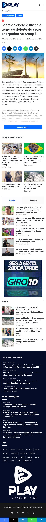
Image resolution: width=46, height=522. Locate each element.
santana (37, 457)
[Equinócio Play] (10, 5)
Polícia (22, 457)
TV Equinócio (27, 461)
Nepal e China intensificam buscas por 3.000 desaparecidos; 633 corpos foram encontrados (30, 320)
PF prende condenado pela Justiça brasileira (11, 185)
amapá (5, 449)
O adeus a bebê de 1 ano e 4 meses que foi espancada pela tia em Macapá (30, 231)
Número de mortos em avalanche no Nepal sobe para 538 (33, 186)
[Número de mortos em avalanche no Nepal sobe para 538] (34, 176)
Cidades (20, 449)
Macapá (32, 453)
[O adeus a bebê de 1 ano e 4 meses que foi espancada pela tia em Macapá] (8, 232)
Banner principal (8, 16)
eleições (29, 449)
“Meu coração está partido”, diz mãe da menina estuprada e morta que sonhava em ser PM (29, 209)
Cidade (10, 11)
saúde (5, 461)
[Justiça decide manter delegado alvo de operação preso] (8, 242)
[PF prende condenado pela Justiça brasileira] (12, 176)
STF (19, 461)
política (29, 457)
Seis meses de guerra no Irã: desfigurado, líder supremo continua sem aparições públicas (29, 309)
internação (23, 453)
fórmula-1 (14, 453)
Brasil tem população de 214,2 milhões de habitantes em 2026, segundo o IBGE (34, 159)
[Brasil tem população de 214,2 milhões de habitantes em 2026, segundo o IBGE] (34, 148)
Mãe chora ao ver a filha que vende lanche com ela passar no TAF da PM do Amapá (30, 220)
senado (12, 461)
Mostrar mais (22, 127)
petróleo (14, 457)
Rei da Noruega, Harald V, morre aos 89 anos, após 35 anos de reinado (29, 331)
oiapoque (6, 457)
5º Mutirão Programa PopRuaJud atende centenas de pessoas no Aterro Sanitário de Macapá (12, 160)
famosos (5, 453)
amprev (12, 449)
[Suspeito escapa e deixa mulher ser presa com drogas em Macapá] (8, 252)
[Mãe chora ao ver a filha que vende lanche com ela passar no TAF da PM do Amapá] (8, 221)
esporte (37, 449)
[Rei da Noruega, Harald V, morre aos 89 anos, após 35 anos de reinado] (8, 332)
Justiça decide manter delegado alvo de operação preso (29, 240)
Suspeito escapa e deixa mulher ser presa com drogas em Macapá (30, 250)
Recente (33, 200)
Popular (12, 200)
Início (5, 11)
